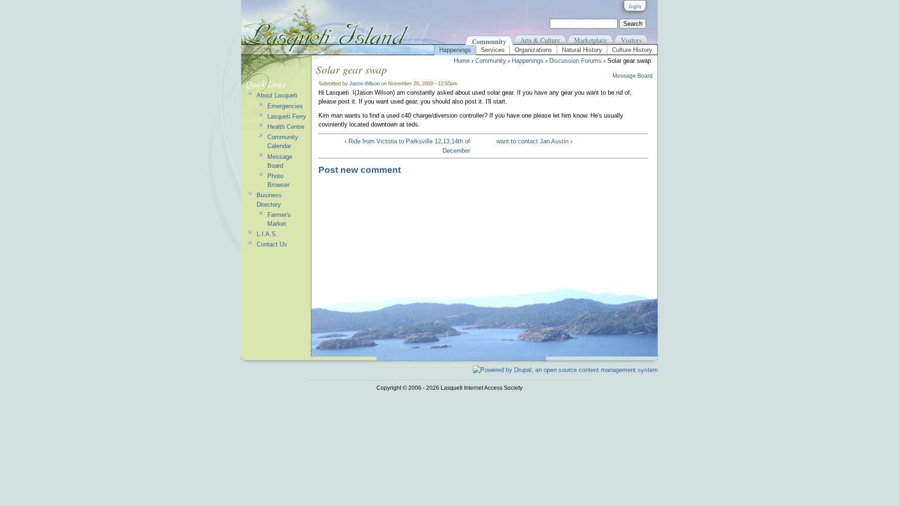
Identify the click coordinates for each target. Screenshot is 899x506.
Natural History (582, 49)
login (635, 6)
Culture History (632, 49)
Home (462, 60)
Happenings (455, 49)
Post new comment (359, 170)
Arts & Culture (540, 40)
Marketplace (590, 40)
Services (493, 49)
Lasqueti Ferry (286, 116)
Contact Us (272, 244)
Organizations (533, 49)
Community (489, 41)
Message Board (632, 76)
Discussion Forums (575, 60)
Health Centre (285, 126)
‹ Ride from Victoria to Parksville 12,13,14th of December (407, 146)
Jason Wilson (364, 83)
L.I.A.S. (267, 234)
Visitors (631, 40)
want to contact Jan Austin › (534, 141)
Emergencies (285, 106)
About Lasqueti (277, 95)
